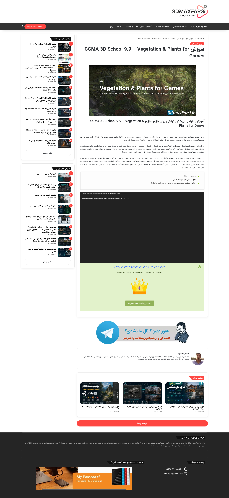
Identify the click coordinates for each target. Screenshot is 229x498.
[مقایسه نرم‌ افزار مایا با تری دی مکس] (64, 209)
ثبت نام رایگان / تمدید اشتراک (139, 303)
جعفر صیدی (183, 353)
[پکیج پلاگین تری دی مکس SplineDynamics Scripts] (64, 58)
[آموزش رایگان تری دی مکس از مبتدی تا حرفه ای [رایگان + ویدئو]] (184, 393)
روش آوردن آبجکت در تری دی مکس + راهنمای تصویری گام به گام (42, 185)
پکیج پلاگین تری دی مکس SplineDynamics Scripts (46, 56)
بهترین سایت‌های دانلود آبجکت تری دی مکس (42, 250)
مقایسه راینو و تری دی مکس (45, 195)
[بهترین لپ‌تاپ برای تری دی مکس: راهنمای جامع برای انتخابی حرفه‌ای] (64, 219)
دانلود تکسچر (145, 26)
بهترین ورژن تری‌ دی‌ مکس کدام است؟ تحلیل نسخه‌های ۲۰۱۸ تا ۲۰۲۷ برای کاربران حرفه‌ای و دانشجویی (41, 229)
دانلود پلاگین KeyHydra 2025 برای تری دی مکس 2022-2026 (40, 88)
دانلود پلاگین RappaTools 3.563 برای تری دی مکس (41, 78)
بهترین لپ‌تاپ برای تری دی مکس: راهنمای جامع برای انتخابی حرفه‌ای (40, 217)
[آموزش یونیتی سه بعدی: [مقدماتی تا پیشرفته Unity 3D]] (99, 393)
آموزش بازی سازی (187, 38)
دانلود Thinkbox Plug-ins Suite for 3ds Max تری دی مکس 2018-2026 (41, 131)
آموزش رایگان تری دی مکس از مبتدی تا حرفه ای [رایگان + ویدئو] (187, 407)
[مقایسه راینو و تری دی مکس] (64, 198)
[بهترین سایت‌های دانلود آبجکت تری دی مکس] (64, 252)
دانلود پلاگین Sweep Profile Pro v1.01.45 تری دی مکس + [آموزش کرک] (40, 99)
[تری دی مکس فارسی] (190, 11)
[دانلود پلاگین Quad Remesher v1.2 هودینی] (64, 47)
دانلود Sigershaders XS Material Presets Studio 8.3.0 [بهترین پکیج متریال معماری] (40, 68)
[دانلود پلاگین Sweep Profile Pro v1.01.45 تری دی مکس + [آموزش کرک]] (64, 101)
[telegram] (142, 332)
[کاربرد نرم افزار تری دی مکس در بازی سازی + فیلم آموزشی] (142, 393)
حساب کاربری (115, 26)
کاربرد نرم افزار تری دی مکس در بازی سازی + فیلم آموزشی (144, 407)
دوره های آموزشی (197, 26)
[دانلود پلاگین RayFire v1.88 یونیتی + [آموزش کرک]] (64, 143)
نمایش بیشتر (47, 262)
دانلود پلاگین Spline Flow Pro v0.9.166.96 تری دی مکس (40, 110)
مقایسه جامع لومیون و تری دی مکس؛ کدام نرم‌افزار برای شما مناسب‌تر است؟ (40, 239)
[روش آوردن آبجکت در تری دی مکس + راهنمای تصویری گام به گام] (64, 187)
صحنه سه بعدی (179, 26)
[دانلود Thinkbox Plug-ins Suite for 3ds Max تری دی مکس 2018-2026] (64, 133)
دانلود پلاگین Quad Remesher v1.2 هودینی (43, 45)
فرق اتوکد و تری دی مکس (46, 174)
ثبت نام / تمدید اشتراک (35, 26)
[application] (142, 227)
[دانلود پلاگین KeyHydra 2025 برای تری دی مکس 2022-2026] (64, 90)
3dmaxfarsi (199, 38)
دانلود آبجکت (161, 26)
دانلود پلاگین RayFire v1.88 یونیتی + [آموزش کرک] (42, 141)
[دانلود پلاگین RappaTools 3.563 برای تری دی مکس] (64, 80)
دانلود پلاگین (131, 26)
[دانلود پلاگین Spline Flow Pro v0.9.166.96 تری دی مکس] (64, 112)
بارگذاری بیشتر (47, 153)
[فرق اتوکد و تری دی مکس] (64, 177)
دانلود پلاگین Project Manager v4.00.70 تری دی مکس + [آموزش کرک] (41, 120)
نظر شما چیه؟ (142, 423)
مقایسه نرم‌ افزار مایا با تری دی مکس (43, 206)
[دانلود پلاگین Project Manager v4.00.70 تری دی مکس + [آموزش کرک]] (64, 122)
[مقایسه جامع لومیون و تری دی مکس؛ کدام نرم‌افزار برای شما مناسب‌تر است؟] (64, 241)
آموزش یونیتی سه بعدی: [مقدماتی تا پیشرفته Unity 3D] (100, 407)
